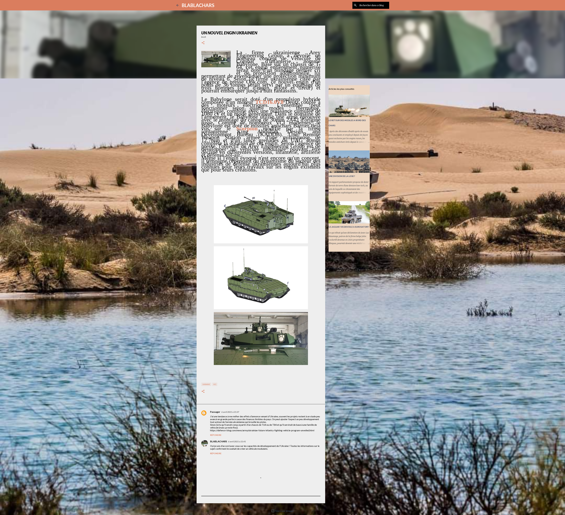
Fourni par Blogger (284, 510)
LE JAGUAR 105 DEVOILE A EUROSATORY (349, 227)
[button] (203, 43)
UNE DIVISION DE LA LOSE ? (342, 176)
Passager (215, 411)
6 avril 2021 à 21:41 (237, 441)
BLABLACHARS (198, 5)
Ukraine (206, 384)
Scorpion (247, 128)
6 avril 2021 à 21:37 (230, 412)
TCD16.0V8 (269, 102)
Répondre (215, 435)
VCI (214, 384)
